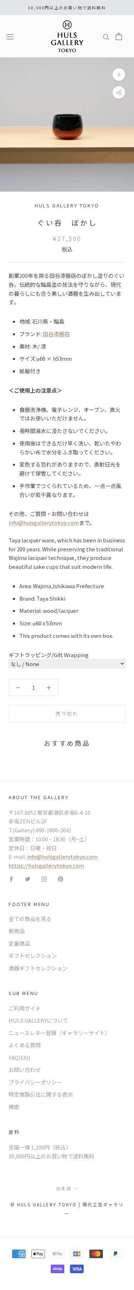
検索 (14, 1107)
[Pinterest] (60, 878)
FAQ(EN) (19, 1057)
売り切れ (67, 713)
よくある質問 (25, 1045)
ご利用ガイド (25, 1008)
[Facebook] (11, 878)
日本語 (63, 1188)
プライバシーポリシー (35, 1082)
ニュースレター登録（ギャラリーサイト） (59, 1033)
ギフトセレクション (33, 955)
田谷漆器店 (56, 334)
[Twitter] (27, 878)
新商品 (17, 931)
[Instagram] (44, 878)
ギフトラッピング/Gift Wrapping (49, 655)
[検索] (106, 36)
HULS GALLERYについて (38, 1020)
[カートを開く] (119, 36)
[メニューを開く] (10, 36)
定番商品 (19, 943)
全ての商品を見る (30, 918)
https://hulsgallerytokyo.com (46, 865)
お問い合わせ (25, 1069)
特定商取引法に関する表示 (41, 1094)
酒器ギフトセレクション (38, 968)
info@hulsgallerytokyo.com (44, 522)
